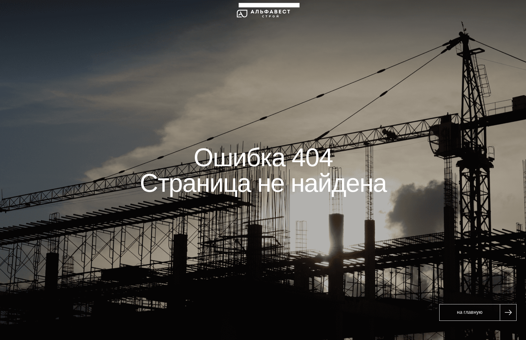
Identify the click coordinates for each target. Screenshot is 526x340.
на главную (469, 312)
